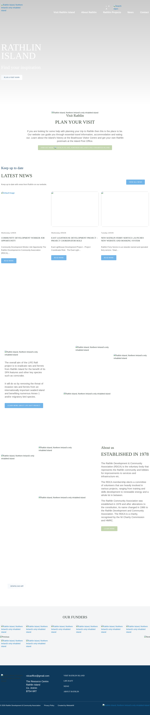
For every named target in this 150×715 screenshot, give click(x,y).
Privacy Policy (49, 705)
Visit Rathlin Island (64, 12)
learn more (9, 312)
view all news (135, 182)
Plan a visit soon (11, 77)
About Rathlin (89, 12)
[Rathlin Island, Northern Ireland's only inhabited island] (12, 12)
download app (16, 586)
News (131, 12)
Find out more (47, 148)
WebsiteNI (70, 705)
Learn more (109, 529)
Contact (144, 12)
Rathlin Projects (112, 12)
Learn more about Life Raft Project (24, 405)
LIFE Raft (68, 681)
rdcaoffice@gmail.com (37, 675)
